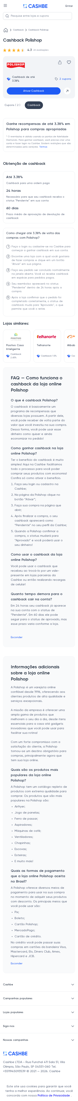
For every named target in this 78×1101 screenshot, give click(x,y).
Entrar (69, 6)
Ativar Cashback (33, 91)
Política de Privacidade (54, 1095)
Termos (43, 147)
